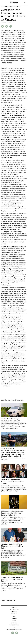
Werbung (14, 618)
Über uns (14, 611)
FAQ (14, 627)
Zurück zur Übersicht (8, 600)
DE (24, 2)
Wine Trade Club (14, 609)
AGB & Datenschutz (14, 625)
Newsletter (14, 607)
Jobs (14, 616)
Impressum (14, 622)
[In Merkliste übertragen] (10, 26)
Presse (14, 620)
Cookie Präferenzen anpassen (14, 629)
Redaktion (14, 614)
